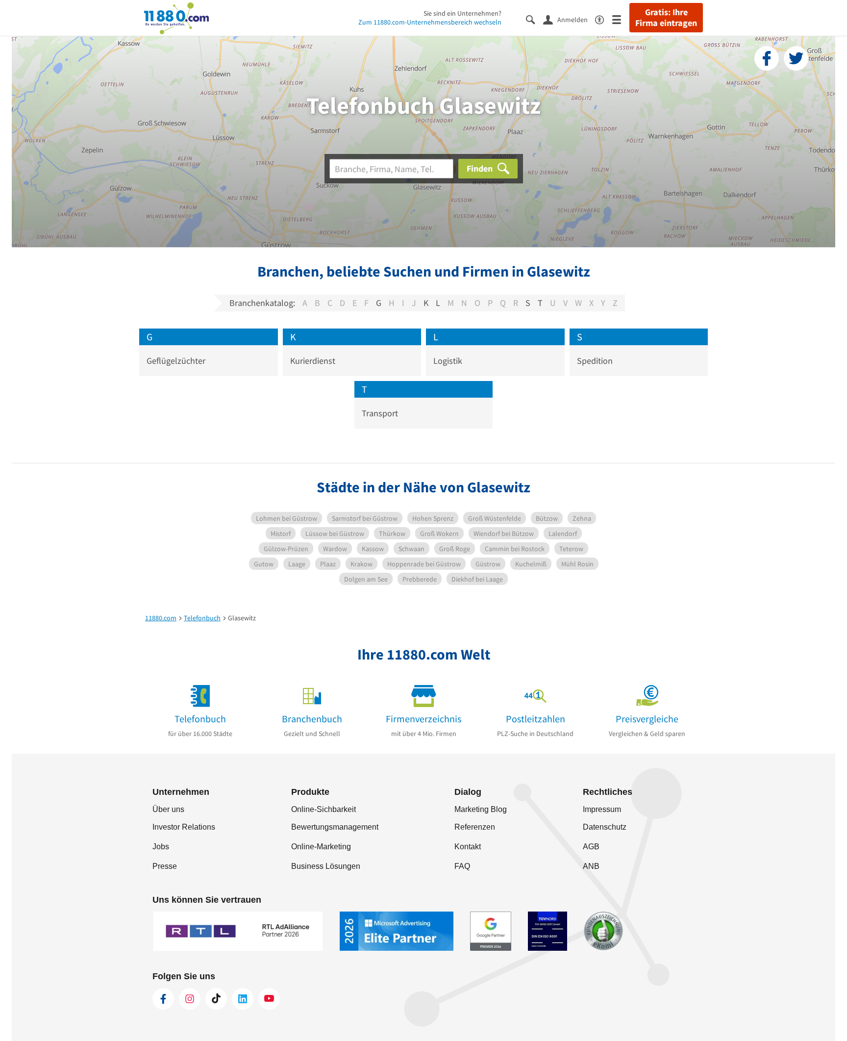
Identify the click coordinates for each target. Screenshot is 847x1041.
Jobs (160, 846)
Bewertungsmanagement (334, 827)
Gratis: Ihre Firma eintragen (666, 17)
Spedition (595, 360)
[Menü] (620, 18)
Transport (380, 413)
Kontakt (467, 846)
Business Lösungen (325, 866)
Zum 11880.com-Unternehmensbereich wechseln (429, 22)
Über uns (168, 809)
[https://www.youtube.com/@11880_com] (269, 999)
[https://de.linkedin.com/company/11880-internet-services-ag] (242, 999)
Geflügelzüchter (176, 360)
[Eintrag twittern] (796, 58)
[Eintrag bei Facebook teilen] (766, 58)
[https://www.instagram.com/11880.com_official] (189, 999)
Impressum (602, 809)
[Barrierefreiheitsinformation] (603, 18)
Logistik (447, 360)
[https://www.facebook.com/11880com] (163, 999)
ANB (591, 866)
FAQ (462, 866)
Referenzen (474, 827)
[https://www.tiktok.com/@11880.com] (216, 999)
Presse (164, 866)
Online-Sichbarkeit (323, 809)
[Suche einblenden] (534, 18)
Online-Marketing (321, 846)
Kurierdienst (312, 360)
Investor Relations (183, 827)
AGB (591, 846)
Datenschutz (604, 827)
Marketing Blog (480, 809)
